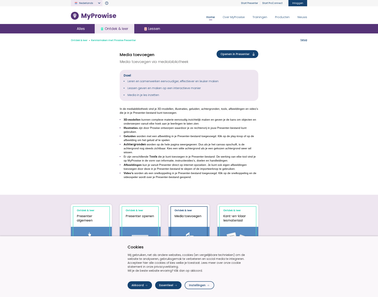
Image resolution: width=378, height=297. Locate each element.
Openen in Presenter (235, 54)
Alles (81, 28)
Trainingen (260, 17)
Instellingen (197, 285)
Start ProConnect (272, 3)
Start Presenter (249, 3)
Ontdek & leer (79, 40)
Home (210, 17)
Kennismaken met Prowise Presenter (113, 40)
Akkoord (138, 285)
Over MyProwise (234, 17)
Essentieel (166, 285)
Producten (282, 17)
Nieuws (302, 17)
